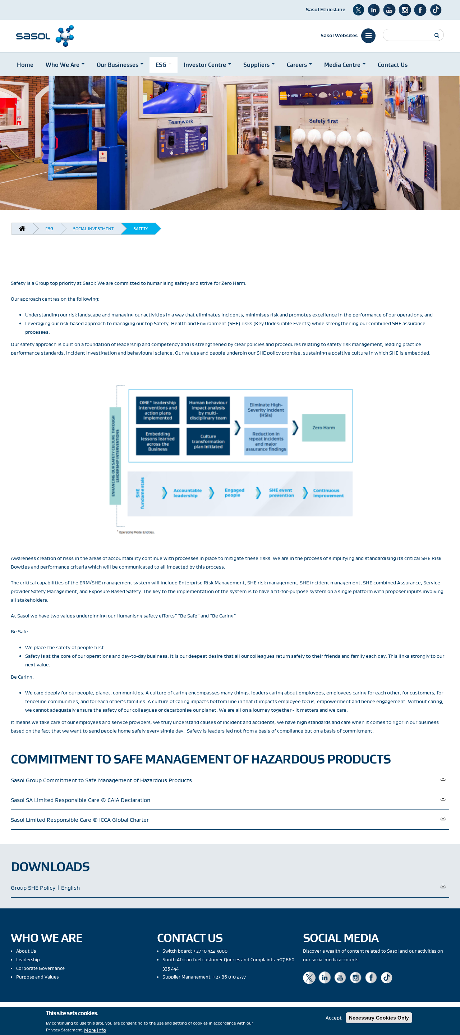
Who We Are (63, 64)
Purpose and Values (37, 977)
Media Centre (343, 64)
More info (95, 1029)
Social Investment (93, 228)
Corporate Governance (40, 968)
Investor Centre (205, 64)
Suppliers (257, 64)
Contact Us (393, 64)
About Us (26, 951)
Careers (297, 64)
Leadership (28, 959)
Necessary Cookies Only (379, 1018)
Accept (334, 1018)
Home (25, 64)
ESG (162, 64)
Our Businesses (118, 64)
